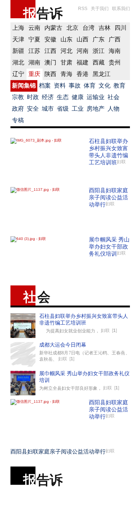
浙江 (99, 51)
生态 (63, 97)
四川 (121, 28)
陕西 (50, 74)
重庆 (34, 74)
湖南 (34, 62)
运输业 (96, 97)
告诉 (50, 13)
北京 (72, 28)
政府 (18, 108)
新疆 (18, 51)
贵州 (115, 62)
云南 (34, 28)
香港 (82, 74)
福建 (82, 62)
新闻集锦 (24, 85)
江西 (50, 51)
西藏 (99, 62)
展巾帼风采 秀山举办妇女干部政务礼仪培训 (109, 246)
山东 (66, 39)
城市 (48, 108)
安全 (33, 108)
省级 (63, 108)
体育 (90, 85)
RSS (82, 8)
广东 (99, 39)
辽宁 (18, 74)
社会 (113, 97)
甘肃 (66, 62)
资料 (60, 85)
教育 (119, 85)
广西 (115, 39)
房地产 (96, 108)
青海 (66, 74)
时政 (33, 97)
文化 (105, 85)
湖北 (18, 62)
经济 (48, 97)
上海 (18, 28)
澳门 (50, 62)
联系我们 (121, 8)
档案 (45, 85)
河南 (82, 51)
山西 (82, 39)
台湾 (88, 28)
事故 (75, 85)
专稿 (18, 120)
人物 (113, 108)
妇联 (121, 161)
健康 (78, 97)
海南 (115, 51)
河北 (66, 51)
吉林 (105, 28)
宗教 (18, 97)
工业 (78, 108)
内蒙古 (53, 28)
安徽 (50, 39)
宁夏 (34, 39)
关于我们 (100, 8)
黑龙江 (102, 74)
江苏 (34, 51)
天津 (18, 39)
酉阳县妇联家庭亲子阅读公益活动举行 (108, 197)
